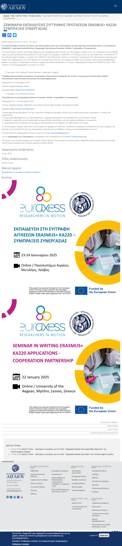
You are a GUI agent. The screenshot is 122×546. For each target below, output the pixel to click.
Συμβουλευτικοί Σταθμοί (39, 480)
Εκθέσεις (95, 478)
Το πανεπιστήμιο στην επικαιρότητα (79, 508)
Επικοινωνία (96, 507)
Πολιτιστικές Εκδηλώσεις (100, 488)
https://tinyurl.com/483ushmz (22, 109)
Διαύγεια (34, 490)
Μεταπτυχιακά (77, 487)
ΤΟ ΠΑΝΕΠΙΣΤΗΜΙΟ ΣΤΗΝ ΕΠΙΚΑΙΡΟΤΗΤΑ (104, 433)
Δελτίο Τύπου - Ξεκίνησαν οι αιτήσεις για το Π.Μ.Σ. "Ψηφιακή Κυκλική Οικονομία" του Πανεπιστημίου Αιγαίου (68, 454)
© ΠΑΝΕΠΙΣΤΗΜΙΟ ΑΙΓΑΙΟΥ (9, 531)
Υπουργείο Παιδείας (38, 487)
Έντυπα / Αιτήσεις (37, 483)
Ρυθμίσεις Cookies (20, 544)
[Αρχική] (14, 7)
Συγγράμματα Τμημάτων (60, 471)
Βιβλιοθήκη (34, 471)
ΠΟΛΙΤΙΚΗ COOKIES (37, 531)
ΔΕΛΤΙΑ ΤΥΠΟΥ (113, 429)
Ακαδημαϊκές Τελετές (99, 471)
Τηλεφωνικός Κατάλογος (100, 503)
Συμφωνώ (93, 535)
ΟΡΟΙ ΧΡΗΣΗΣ (24, 531)
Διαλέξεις (95, 474)
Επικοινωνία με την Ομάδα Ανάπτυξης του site (101, 526)
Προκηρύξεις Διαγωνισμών (76, 472)
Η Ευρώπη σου (57, 474)
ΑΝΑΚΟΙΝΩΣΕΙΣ (112, 426)
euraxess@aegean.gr (60, 133)
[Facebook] (11, 497)
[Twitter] (14, 497)
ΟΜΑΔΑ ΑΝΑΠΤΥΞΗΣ (51, 531)
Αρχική (6, 15)
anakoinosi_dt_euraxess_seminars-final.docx (22, 172)
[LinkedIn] (18, 497)
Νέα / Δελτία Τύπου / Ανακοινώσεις (26, 15)
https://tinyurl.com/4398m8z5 (22, 90)
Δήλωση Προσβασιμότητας (98, 520)
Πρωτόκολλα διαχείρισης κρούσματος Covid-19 (60, 491)
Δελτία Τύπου (77, 503)
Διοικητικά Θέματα (78, 483)
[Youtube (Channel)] (21, 497)
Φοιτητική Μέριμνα (78, 490)
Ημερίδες (95, 485)
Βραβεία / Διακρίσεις (79, 480)
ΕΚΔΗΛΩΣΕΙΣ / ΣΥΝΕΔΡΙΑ (109, 422)
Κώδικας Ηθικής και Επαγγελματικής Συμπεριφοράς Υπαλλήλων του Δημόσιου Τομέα (61, 482)
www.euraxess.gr (79, 136)
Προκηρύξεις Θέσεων (79, 476)
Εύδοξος (34, 494)
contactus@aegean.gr (14, 491)
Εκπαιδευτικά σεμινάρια (100, 481)
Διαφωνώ (104, 535)
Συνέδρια (95, 492)
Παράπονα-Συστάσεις (99, 510)
